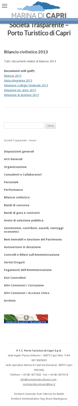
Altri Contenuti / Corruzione (24, 285)
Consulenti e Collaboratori (23, 174)
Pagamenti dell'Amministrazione (28, 270)
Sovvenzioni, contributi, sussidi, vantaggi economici (33, 229)
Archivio (10, 300)
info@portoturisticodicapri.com (38, 379)
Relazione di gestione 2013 (21, 95)
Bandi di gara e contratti (22, 213)
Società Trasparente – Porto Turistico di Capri (39, 29)
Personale (11, 182)
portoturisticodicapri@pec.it (39, 384)
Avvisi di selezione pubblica (23, 220)
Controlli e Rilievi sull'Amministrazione (31, 255)
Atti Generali (13, 159)
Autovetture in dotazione (22, 247)
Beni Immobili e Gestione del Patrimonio (33, 239)
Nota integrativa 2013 (18, 80)
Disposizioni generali (19, 151)
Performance (13, 190)
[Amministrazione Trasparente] (26, 318)
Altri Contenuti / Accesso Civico (26, 293)
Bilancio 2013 (12, 76)
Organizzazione (15, 167)
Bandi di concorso (16, 205)
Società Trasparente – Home (20, 140)
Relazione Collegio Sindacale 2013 (26, 85)
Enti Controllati (15, 278)
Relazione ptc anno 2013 (20, 90)
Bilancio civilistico (17, 197)
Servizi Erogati (14, 262)
